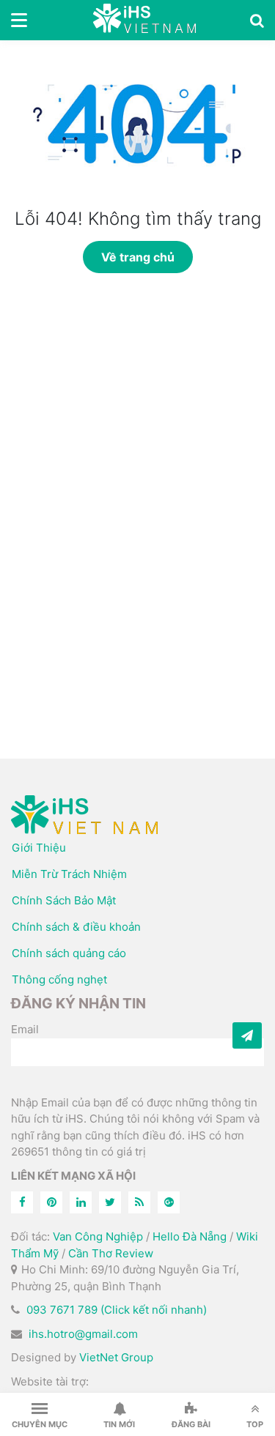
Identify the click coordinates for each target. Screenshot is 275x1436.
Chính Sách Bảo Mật (64, 900)
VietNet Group (116, 1357)
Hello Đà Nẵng (190, 1236)
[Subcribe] (247, 1035)
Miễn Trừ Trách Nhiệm (69, 874)
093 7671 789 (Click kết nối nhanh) (116, 1310)
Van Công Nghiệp (98, 1236)
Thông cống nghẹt (59, 979)
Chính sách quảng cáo (69, 953)
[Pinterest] (51, 1202)
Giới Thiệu (39, 848)
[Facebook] (22, 1202)
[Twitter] (110, 1202)
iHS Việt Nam (144, 20)
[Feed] (139, 1202)
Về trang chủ (138, 257)
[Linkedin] (81, 1202)
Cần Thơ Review (110, 1253)
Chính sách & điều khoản (76, 927)
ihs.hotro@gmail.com (83, 1334)
